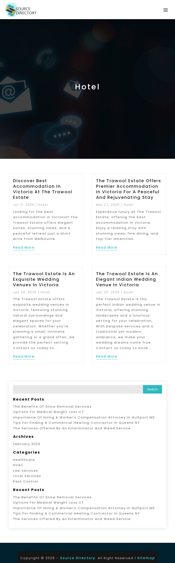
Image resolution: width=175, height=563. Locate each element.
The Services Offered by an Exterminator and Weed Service (72, 428)
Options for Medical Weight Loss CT (48, 412)
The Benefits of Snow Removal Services (52, 406)
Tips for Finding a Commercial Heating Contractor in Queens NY (76, 422)
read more (23, 247)
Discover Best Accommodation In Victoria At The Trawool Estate (42, 189)
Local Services (27, 476)
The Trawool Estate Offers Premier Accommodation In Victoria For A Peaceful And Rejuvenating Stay (128, 189)
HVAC (18, 465)
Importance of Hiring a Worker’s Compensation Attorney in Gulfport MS (84, 417)
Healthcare (24, 459)
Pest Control (25, 481)
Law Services (25, 470)
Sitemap (146, 558)
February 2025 (27, 444)
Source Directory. (78, 558)
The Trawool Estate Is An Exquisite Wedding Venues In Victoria (44, 279)
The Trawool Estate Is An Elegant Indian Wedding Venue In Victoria (127, 279)
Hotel (43, 205)
